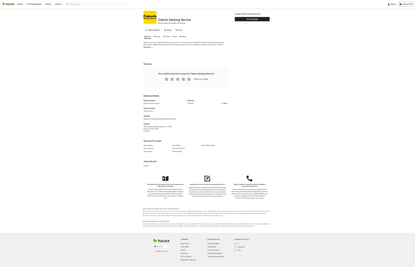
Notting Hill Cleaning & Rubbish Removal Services (238, 226)
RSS (239, 250)
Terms (182, 256)
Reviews (182, 36)
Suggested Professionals (216, 256)
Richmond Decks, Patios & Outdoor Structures (158, 211)
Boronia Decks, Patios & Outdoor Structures (224, 213)
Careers (183, 250)
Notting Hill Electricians (175, 226)
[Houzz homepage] (8, 3)
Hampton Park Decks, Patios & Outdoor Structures (160, 213)
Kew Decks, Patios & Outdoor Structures (256, 211)
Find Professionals (34, 4)
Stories (48, 4)
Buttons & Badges (214, 244)
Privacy (188, 256)
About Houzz (184, 244)
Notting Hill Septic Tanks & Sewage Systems (174, 224)
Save (180, 30)
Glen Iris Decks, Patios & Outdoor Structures (193, 213)
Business (157, 36)
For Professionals (213, 250)
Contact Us (184, 253)
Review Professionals (215, 253)
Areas (174, 36)
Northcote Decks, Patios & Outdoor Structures (191, 211)
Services (166, 36)
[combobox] (97, 4)
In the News (184, 247)
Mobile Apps (212, 247)
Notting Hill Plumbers (191, 226)
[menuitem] (21, 4)
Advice (58, 4)
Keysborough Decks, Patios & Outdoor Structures (224, 211)
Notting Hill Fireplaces (150, 224)
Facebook (241, 247)
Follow (225, 103)
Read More (147, 47)
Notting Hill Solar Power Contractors (202, 224)
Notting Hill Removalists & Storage (154, 226)
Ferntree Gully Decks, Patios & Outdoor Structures (168, 215)
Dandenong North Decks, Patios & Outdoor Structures (204, 215)
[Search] (67, 4)
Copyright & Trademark (188, 260)
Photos (20, 4)
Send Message (252, 19)
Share (169, 30)
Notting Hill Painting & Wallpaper (226, 224)
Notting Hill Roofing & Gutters (210, 226)
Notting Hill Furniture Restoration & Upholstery (254, 224)
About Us (147, 36)
